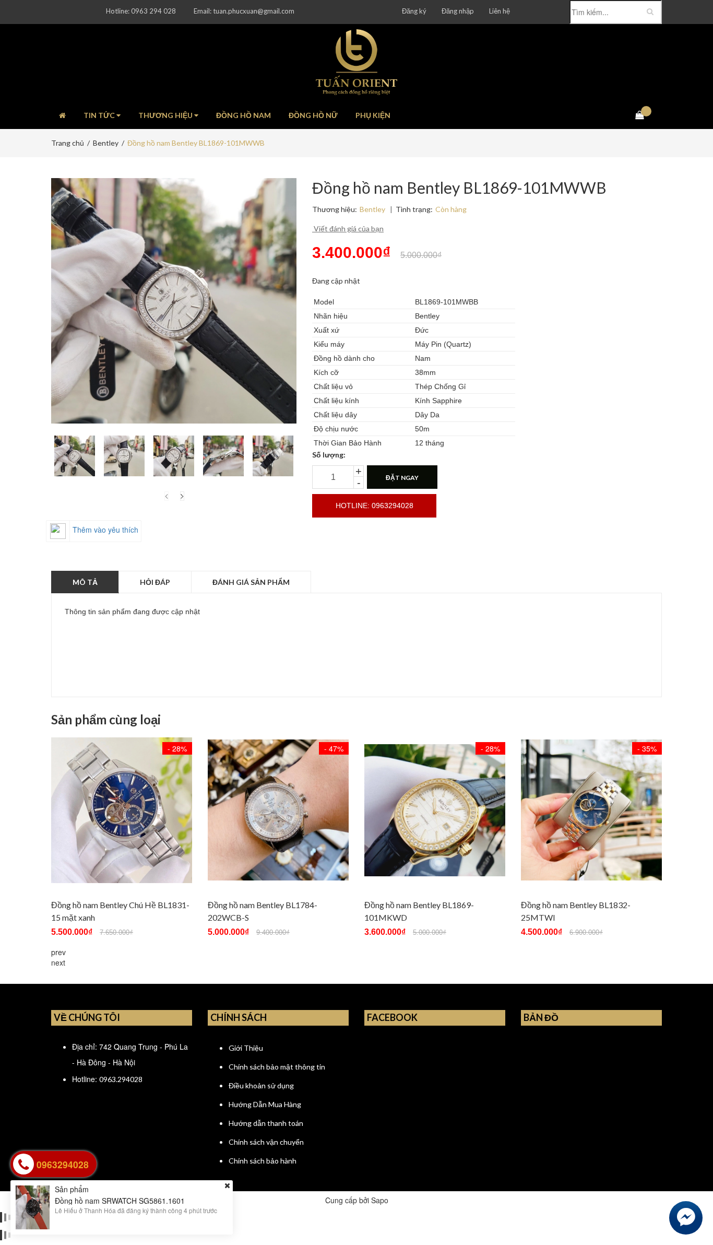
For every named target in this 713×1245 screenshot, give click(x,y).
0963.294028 (120, 1079)
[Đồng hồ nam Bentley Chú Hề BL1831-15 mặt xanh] (121, 810)
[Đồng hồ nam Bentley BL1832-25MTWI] (591, 810)
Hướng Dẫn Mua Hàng (265, 1104)
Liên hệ (499, 11)
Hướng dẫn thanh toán (266, 1123)
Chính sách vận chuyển (266, 1141)
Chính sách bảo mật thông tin (277, 1066)
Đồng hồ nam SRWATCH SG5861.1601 (120, 1200)
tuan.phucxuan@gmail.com (253, 11)
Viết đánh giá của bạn (348, 228)
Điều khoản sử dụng (261, 1085)
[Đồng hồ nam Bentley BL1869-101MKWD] (434, 810)
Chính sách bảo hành (262, 1160)
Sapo (379, 1200)
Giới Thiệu (246, 1047)
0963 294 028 (153, 11)
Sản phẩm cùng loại (106, 719)
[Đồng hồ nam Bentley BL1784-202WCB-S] (278, 810)
